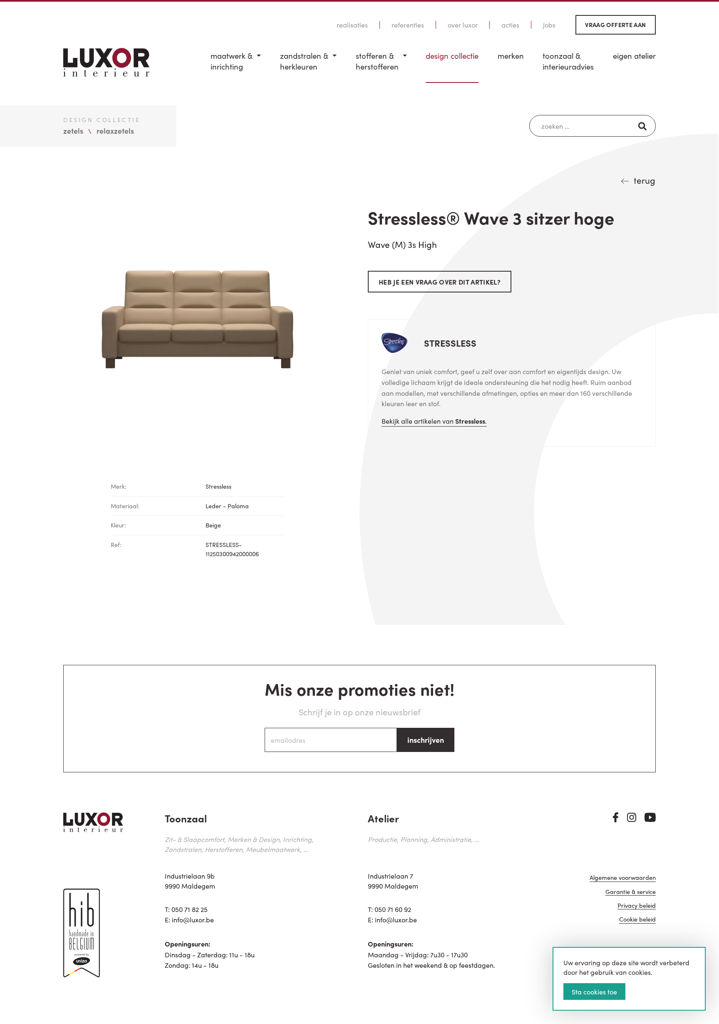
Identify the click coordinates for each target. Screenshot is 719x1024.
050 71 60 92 (392, 909)
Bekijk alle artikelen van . (434, 420)
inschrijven (425, 739)
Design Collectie (452, 55)
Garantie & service (630, 892)
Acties (510, 25)
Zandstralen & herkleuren (304, 61)
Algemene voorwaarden (623, 878)
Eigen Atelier (634, 55)
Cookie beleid (637, 919)
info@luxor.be (193, 919)
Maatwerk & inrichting (232, 61)
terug (644, 180)
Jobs (549, 25)
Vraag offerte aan (615, 24)
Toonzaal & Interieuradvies (568, 61)
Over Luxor (463, 25)
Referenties (408, 25)
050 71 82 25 (189, 909)
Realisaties (352, 25)
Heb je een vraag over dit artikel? (440, 281)
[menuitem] (236, 66)
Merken (511, 55)
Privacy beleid (636, 905)
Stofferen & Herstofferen (377, 61)
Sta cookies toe (594, 991)
